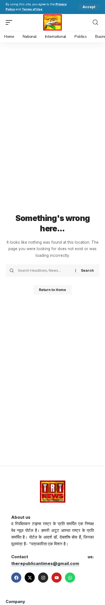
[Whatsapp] (70, 578)
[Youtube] (57, 578)
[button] (88, 7)
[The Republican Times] (52, 22)
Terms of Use (32, 9)
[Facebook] (16, 578)
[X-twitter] (30, 578)
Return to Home (52, 290)
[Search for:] (44, 270)
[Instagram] (43, 578)
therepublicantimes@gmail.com (45, 563)
